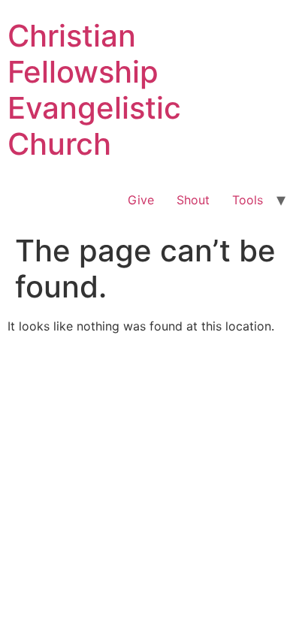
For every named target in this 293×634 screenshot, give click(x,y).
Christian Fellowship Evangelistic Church (94, 89)
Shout (193, 199)
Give (141, 199)
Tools (247, 199)
